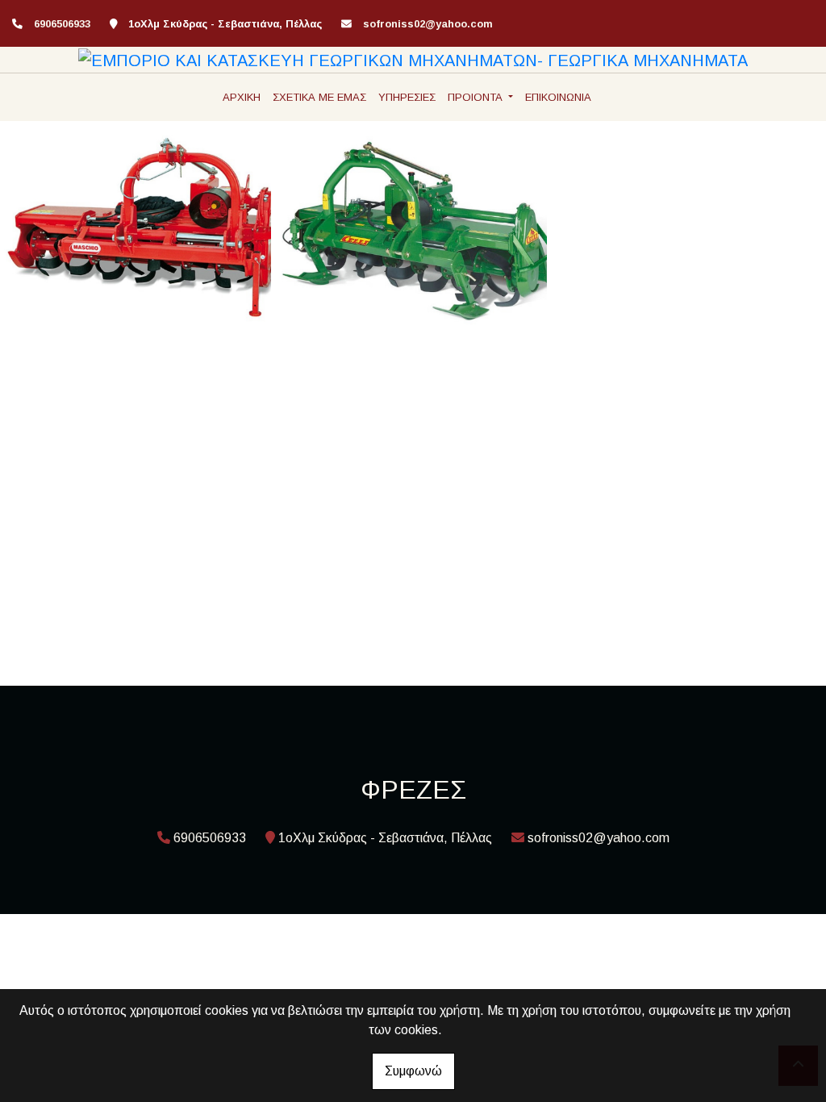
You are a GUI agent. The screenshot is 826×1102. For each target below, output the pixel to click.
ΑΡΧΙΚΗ (242, 97)
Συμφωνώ (413, 1071)
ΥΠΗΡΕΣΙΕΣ (407, 97)
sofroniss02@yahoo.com (428, 24)
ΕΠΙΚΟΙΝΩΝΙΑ (558, 97)
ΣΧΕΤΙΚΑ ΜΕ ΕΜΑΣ (319, 97)
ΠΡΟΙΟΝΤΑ (477, 97)
